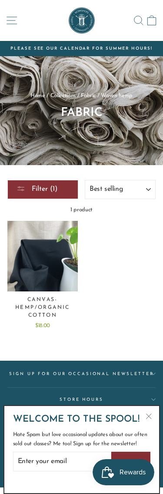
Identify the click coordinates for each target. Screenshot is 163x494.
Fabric (88, 95)
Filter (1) (43, 189)
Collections (63, 95)
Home (37, 95)
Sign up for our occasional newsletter (81, 374)
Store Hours (81, 400)
